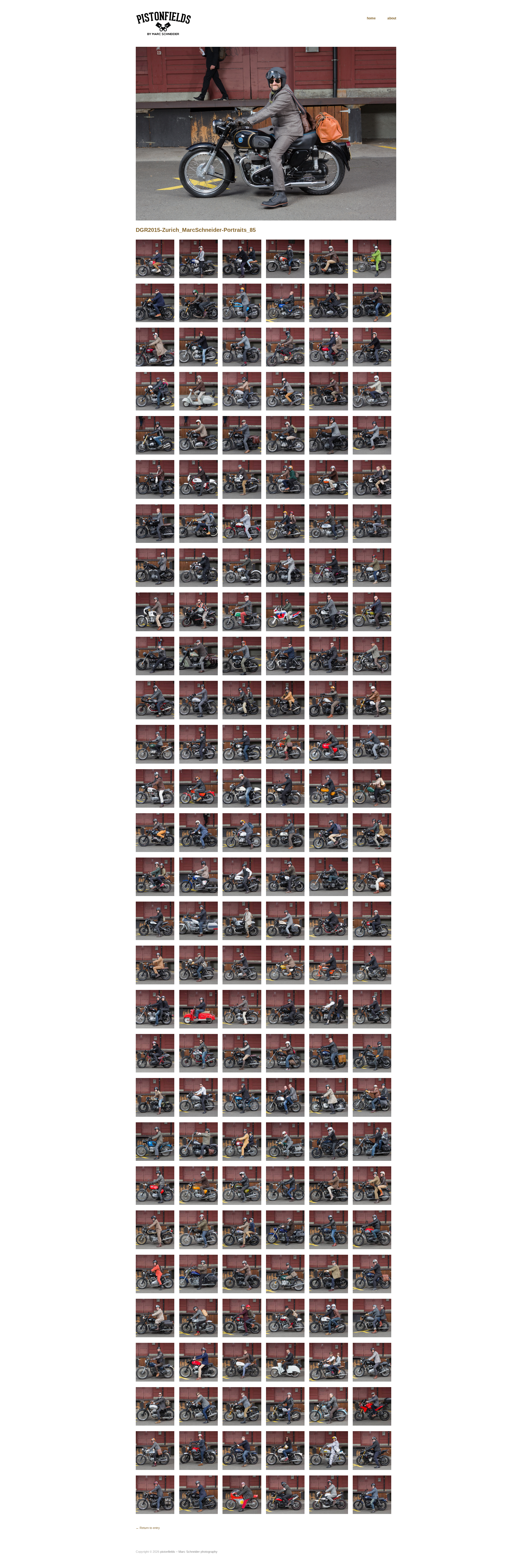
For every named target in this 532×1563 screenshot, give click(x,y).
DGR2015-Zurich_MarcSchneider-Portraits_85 (196, 230)
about (391, 18)
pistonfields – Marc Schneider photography (189, 1551)
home (371, 18)
